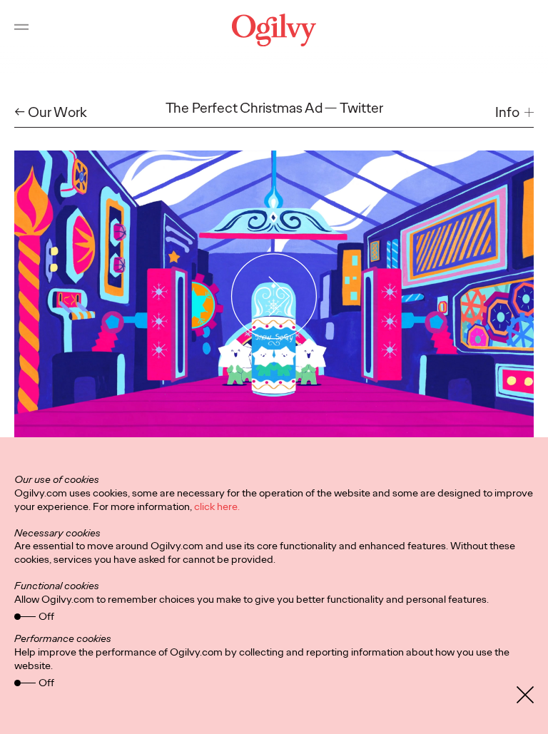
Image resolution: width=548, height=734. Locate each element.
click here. (217, 506)
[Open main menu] (21, 30)
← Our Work (50, 112)
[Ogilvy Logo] (274, 30)
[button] (514, 112)
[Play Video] (274, 297)
